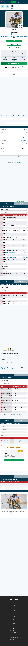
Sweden (14, 602)
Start (2, 115)
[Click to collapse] (27, 206)
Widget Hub (14, 645)
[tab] (7, 203)
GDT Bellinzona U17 (9, 225)
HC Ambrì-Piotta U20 (8, 243)
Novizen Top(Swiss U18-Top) (7, 400)
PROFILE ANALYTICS (17, 67)
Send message (15, 47)
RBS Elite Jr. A (16, 295)
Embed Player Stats (21, 201)
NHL (14, 616)
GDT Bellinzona (24, 140)
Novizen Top (15, 225)
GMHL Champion (13, 484)
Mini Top (15, 222)
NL (14, 624)
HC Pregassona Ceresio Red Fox (10, 36)
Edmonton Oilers (14, 634)
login (12, 368)
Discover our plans (14, 63)
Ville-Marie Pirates (8, 257)
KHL (14, 618)
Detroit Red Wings (14, 632)
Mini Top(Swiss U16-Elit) (7, 395)
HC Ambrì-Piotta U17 (8, 231)
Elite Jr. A (15, 242)
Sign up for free (5, 368)
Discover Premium (14, 460)
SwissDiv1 (15, 245)
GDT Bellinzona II (7, 234)
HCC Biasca (7, 245)
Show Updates (14, 44)
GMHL (14, 252)
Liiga (14, 623)
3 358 (8, 67)
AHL (14, 621)
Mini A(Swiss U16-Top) (6, 393)
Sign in (19, 2)
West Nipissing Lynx (9, 252)
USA (14, 605)
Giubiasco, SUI (24, 135)
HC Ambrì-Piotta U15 (8, 223)
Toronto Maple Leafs (14, 639)
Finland (14, 607)
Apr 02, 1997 (24, 129)
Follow (14, 40)
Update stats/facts (15, 118)
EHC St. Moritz (7, 259)
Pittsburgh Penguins (14, 637)
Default (7, 203)
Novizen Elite (15, 230)
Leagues (7, 375)
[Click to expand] (27, 423)
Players (7, 420)
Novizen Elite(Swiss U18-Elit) (7, 398)
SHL (14, 619)
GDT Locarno (7, 239)
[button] (14, 41)
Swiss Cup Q (15, 299)
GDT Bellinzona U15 (9, 217)
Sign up (13, 2)
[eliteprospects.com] (3, 2)
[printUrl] (14, 74)
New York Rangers (14, 635)
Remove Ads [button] (18, 78)
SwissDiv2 (15, 233)
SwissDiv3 (23, 36)
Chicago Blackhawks (14, 630)
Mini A (14, 217)
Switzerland (24, 137)
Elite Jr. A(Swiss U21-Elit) (7, 388)
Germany (14, 608)
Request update (23, 156)
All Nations (14, 610)
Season (7, 476)
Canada (14, 603)
